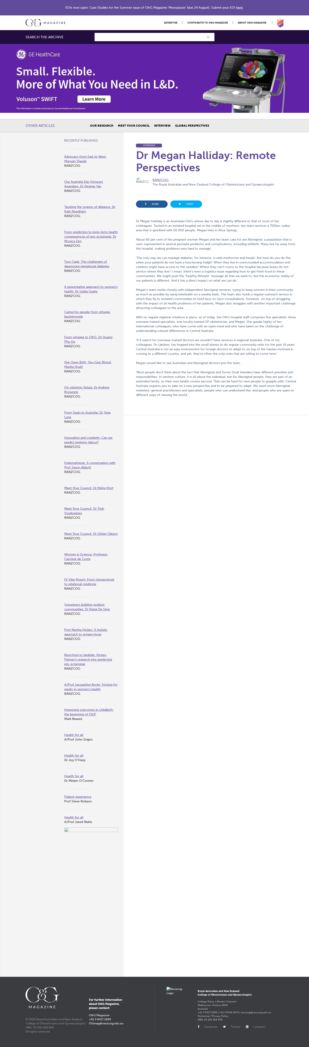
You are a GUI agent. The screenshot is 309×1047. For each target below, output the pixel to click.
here (239, 8)
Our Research (101, 125)
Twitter (235, 1026)
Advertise (170, 22)
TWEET (190, 204)
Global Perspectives (192, 125)
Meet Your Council (134, 125)
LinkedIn (259, 1026)
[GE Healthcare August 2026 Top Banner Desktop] (154, 78)
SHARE (155, 204)
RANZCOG (160, 180)
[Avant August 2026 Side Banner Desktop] (91, 899)
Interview (162, 125)
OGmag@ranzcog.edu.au (106, 1023)
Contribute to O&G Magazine (207, 22)
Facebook (211, 1026)
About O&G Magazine (252, 22)
